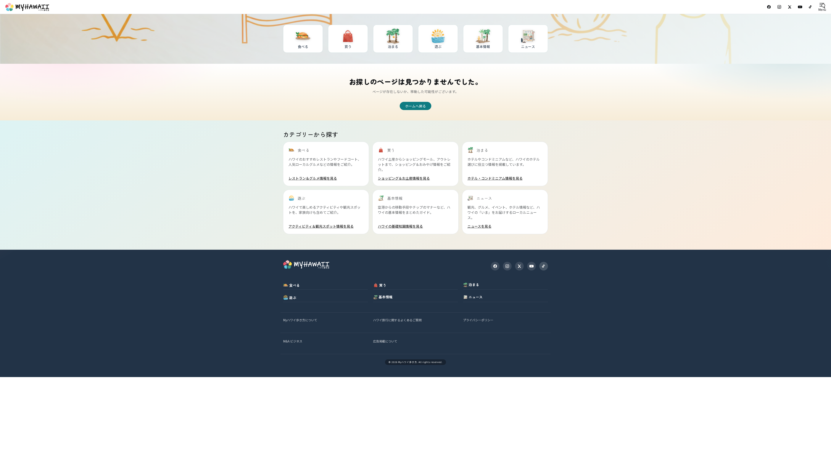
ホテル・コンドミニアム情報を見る (495, 178)
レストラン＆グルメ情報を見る (312, 178)
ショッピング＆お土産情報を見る (404, 178)
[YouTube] (800, 7)
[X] (519, 266)
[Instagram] (779, 7)
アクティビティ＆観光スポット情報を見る (321, 226)
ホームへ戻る (415, 106)
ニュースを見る (479, 226)
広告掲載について (385, 341)
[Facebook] (769, 7)
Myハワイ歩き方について (300, 320)
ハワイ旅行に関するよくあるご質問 (397, 320)
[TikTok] (810, 7)
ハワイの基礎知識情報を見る (400, 226)
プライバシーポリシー (478, 320)
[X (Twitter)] (789, 7)
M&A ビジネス (292, 341)
